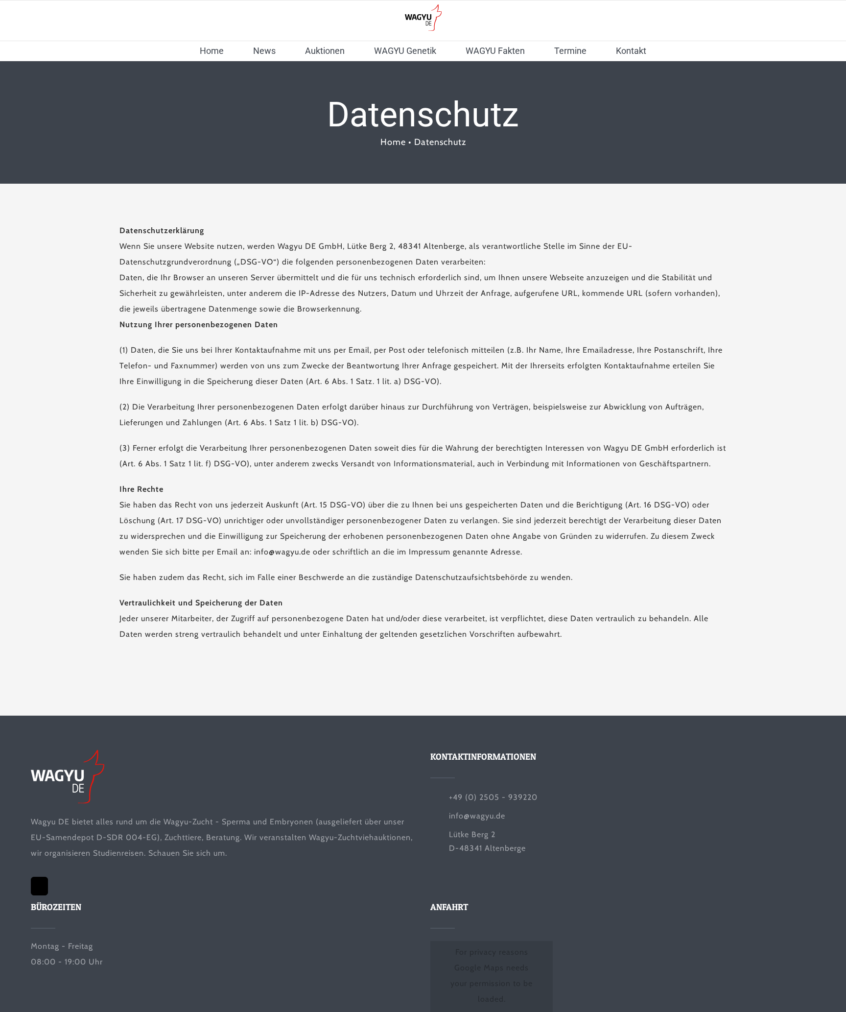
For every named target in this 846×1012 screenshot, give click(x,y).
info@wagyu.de (477, 815)
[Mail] (39, 886)
